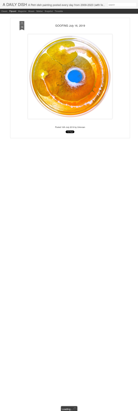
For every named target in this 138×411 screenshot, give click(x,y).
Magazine (22, 11)
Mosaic (31, 11)
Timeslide (59, 11)
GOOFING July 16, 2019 (70, 25)
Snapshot (49, 11)
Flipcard (12, 11)
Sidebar (39, 11)
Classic (4, 11)
